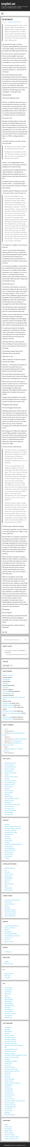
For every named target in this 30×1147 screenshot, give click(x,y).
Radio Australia (8, 854)
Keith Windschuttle (9, 848)
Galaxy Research (8, 771)
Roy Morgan (7, 802)
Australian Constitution (10, 1043)
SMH (5, 886)
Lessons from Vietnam (10, 781)
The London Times (9, 1099)
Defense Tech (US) (9, 928)
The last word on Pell (8, 719)
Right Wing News (9, 1005)
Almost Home (8, 1127)
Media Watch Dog (9, 784)
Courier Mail (7, 876)
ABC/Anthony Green (10, 763)
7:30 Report (7, 1027)
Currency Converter (9, 1053)
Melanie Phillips (8, 973)
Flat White (7, 842)
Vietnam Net (8, 1110)
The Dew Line (8, 937)
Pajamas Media (8, 1003)
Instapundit (7, 993)
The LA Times (8, 1097)
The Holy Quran (8, 1091)
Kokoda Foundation (9, 1067)
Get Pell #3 (5, 687)
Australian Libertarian (10, 830)
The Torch (7, 939)
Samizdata (7, 977)
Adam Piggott (8, 1031)
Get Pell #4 (5, 691)
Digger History (8, 1130)
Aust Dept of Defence (10, 1039)
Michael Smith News (10, 850)
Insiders (6, 775)
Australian (7, 872)
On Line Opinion (9, 790)
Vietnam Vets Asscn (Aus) (11, 1136)
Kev (20, 22)
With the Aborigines (9, 1114)
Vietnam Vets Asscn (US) (11, 1138)
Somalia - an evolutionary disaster (12, 713)
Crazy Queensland (16, 741)
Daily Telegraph (8, 878)
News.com (7, 1075)
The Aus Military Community (12, 936)
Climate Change (7, 717)
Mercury (6, 882)
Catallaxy (6, 836)
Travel (5, 632)
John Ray (6, 779)
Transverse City (8, 814)
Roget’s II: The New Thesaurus (12, 1083)
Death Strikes (8, 1128)
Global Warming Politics (10, 1061)
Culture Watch (8, 840)
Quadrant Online (9, 800)
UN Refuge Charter (8, 711)
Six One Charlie (8, 1132)
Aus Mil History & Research (11, 926)
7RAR (6, 1125)
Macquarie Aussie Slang (11, 1069)
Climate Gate (8, 902)
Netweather (7, 1073)
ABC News (7, 1029)
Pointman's (7, 975)
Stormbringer (8, 932)
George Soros (6, 703)
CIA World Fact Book (10, 1051)
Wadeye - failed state (9, 707)
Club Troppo (7, 838)
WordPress (13, 1145)
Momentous (22, 1145)
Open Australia (8, 792)
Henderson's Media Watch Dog (12, 844)
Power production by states (11, 798)
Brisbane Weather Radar (11, 1049)
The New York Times (10, 1105)
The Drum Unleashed (10, 810)
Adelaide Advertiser (9, 868)
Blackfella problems (8, 705)
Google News (8, 1063)
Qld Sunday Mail (9, 884)
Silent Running (8, 964)
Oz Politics (7, 794)
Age (5, 870)
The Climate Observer (10, 912)
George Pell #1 (6, 679)
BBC (5, 1047)
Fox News (7, 1059)
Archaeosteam (8, 990)
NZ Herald (7, 1077)
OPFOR (6, 930)
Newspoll (6, 788)
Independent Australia (10, 773)
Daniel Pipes (7, 991)
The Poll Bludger (8, 812)
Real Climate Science (10, 910)
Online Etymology (9, 1079)
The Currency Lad (9, 808)
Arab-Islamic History (10, 1037)
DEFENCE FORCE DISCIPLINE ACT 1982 (15, 1055)
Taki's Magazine (8, 1009)
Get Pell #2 (5, 683)
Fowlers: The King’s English (11, 1057)
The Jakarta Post (8, 1093)
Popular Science (8, 1081)
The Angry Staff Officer (10, 934)
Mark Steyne (7, 997)
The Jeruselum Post (9, 1095)
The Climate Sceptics (10, 914)
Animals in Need (9, 1035)
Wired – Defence (9, 941)
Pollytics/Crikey (8, 796)
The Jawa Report (8, 1011)
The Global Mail (8, 1089)
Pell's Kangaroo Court (8, 693)
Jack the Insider (8, 846)
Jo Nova (6, 906)
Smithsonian (7, 1087)
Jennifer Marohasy (9, 904)
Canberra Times (8, 874)
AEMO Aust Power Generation (12, 826)
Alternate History (9, 765)
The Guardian (8, 888)
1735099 (6, 824)
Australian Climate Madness (12, 900)
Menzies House (8, 786)
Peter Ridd (7, 908)
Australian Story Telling (10, 832)
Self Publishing (8, 1085)
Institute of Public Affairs (11, 777)
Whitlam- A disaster (8, 675)
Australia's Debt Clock (10, 1041)
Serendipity (7, 1007)
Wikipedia (7, 1112)
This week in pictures (10, 1013)
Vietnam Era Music (9, 1134)
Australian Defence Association (13, 828)
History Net (7, 1065)
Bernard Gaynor (8, 834)
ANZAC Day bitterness (21, 739)
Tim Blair (6, 858)
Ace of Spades (8, 988)
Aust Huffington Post (10, 767)
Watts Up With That (9, 916)
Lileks (5, 995)
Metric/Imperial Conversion (12, 1071)
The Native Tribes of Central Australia (14, 1101)
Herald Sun (7, 880)
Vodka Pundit (8, 1017)
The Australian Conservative (12, 804)
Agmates (6, 1033)
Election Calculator (9, 769)
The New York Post (9, 1103)
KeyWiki (6, 962)
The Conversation (9, 806)
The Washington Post (10, 1107)
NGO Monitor (8, 1001)
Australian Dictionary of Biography (13, 1045)
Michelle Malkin (8, 999)
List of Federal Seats (9, 782)
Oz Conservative (9, 852)
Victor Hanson (8, 1015)
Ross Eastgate (8, 856)
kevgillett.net (8, 4)
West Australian (8, 890)
